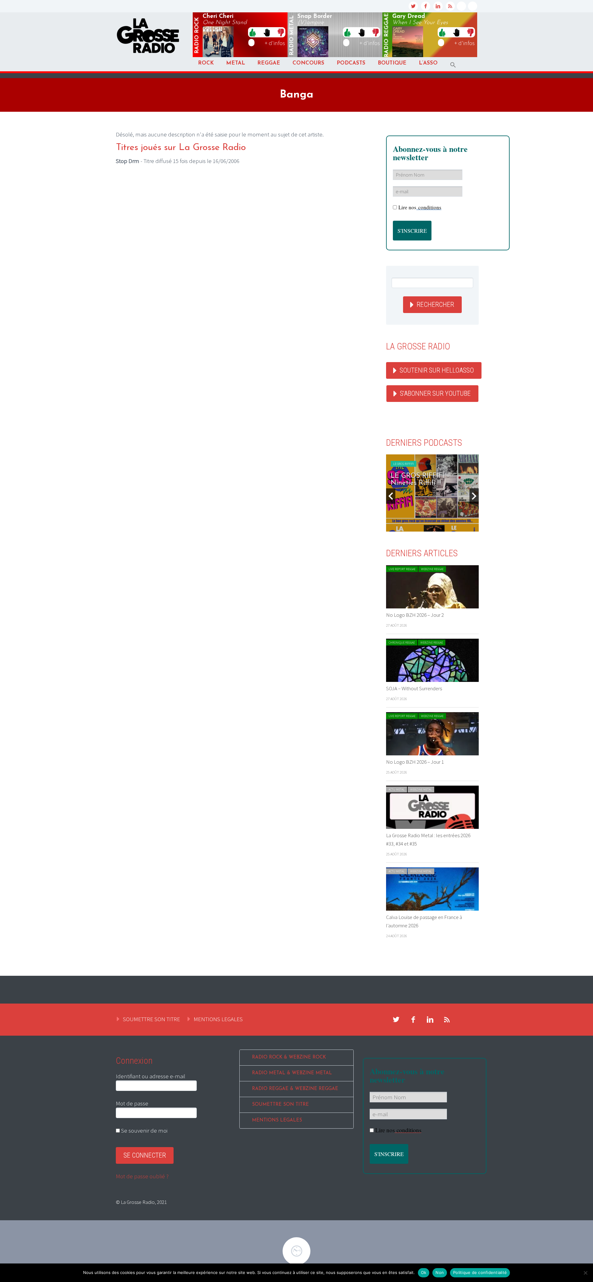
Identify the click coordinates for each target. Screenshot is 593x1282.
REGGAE (268, 63)
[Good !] (253, 32)
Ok (424, 1272)
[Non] (585, 1273)
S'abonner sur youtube (435, 393)
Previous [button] (390, 496)
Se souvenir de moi (143, 1130)
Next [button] (474, 496)
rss (450, 6)
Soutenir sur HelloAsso (437, 370)
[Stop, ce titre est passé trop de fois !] (267, 32)
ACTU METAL (397, 789)
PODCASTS (351, 63)
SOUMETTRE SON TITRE (151, 1019)
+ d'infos (275, 43)
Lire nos (419, 207)
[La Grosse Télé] (461, 6)
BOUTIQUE (392, 63)
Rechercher (435, 304)
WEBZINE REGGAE (432, 569)
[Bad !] (281, 32)
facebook (425, 6)
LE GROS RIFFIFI (403, 464)
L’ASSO (428, 63)
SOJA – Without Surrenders (414, 688)
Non (439, 1272)
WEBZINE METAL (421, 789)
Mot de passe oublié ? (142, 1176)
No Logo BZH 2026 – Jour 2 (415, 615)
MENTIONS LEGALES (218, 1019)
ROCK (206, 63)
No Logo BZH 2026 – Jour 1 (415, 761)
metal (292, 35)
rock (197, 35)
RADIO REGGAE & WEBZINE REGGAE (295, 1089)
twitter (413, 6)
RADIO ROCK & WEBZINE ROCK (289, 1057)
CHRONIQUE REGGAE (402, 643)
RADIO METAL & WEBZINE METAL (292, 1073)
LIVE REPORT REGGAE (402, 569)
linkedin (438, 6)
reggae (386, 35)
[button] (453, 65)
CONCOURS (308, 63)
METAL (235, 63)
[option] (432, 493)
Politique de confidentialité (480, 1272)
